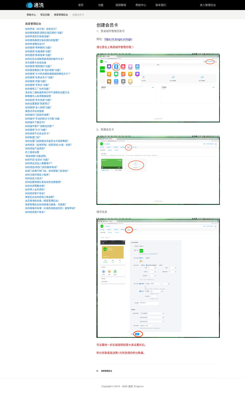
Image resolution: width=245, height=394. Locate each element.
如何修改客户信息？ (35, 193)
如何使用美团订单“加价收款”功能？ (43, 70)
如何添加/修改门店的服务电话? (41, 167)
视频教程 (121, 5)
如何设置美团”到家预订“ (37, 103)
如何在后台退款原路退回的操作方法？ (45, 58)
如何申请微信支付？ (35, 43)
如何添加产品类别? (35, 148)
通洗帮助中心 (35, 5)
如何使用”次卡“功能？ (36, 129)
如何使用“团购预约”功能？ (38, 66)
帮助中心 (141, 5)
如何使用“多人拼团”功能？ (38, 107)
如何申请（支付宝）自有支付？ (41, 28)
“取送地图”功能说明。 (36, 155)
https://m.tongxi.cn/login (118, 39)
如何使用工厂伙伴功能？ (38, 88)
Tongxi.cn (139, 386)
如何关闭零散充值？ (35, 185)
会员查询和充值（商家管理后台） (42, 200)
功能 (101, 5)
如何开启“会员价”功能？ (37, 159)
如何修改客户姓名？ (35, 212)
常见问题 (45, 14)
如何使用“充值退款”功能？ (38, 51)
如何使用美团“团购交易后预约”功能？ (44, 32)
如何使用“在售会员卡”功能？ (40, 77)
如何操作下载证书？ (35, 122)
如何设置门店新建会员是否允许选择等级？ (47, 140)
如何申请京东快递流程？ (38, 36)
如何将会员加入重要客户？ (39, 163)
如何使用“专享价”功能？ (37, 84)
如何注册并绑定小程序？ (38, 174)
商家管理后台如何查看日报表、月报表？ (46, 204)
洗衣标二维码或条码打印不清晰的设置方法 (47, 92)
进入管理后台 (208, 5)
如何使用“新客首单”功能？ (38, 55)
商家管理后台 (61, 14)
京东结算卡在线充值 (35, 62)
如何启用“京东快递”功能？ (38, 99)
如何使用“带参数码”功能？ (38, 47)
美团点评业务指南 (34, 111)
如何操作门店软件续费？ (38, 114)
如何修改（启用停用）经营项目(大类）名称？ (49, 144)
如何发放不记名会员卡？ (38, 133)
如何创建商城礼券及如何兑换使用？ (43, 181)
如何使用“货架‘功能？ (36, 81)
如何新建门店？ (33, 137)
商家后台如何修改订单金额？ (40, 197)
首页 (81, 5)
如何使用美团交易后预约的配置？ (42, 40)
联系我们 (161, 5)
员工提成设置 (32, 152)
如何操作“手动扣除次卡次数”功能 (42, 118)
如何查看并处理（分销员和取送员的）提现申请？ (50, 208)
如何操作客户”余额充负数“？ (40, 126)
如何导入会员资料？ (35, 189)
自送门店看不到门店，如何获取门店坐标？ (47, 170)
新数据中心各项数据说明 (38, 96)
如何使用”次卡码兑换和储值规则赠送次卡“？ (48, 73)
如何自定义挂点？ (34, 178)
